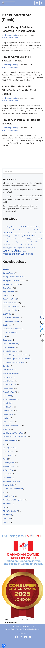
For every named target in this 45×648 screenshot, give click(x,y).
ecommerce (24, 233)
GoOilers (40, 233)
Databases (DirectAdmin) (12, 329)
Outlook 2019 (8, 455)
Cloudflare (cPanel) (10, 299)
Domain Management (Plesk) (13, 362)
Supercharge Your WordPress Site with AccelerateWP (22, 196)
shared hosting (14, 242)
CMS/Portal (7, 314)
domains (7, 232)
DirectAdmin (7, 340)
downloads (16, 233)
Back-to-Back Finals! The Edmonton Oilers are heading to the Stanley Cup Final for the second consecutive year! (20, 208)
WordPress (27, 253)
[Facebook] (4, 646)
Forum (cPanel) (8, 388)
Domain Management (11, 351)
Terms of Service (22, 629)
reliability (28, 239)
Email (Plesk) (7, 377)
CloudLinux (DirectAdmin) (12, 306)
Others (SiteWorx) (9, 451)
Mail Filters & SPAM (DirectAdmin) (15, 436)
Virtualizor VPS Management (13, 500)
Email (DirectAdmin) (10, 373)
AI (11, 227)
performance (29, 235)
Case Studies (7, 295)
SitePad (6, 244)
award (15, 227)
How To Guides (8, 422)
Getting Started (8, 414)
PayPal (5, 459)
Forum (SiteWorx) (9, 392)
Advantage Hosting (11, 35)
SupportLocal (35, 245)
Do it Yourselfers (9, 347)
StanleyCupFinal (25, 245)
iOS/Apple (6, 429)
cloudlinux (9, 230)
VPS (24, 247)
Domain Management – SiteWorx (15, 355)
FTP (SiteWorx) (8, 407)
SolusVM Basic (8, 485)
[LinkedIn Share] (42, 331)
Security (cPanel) (9, 463)
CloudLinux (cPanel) (10, 303)
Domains (6, 366)
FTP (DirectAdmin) (9, 399)
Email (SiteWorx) (9, 381)
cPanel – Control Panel (11, 321)
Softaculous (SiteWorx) (11, 481)
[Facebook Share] (42, 317)
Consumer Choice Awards (20, 230)
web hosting (12, 250)
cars (4, 230)
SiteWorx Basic (8, 470)
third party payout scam (9, 247)
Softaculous (7, 477)
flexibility (34, 233)
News (5, 444)
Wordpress (7, 518)
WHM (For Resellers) (10, 511)
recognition (21, 239)
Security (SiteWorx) (10, 466)
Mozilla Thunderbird (10, 440)
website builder (11, 253)
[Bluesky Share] (42, 326)
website (24, 251)
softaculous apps (15, 245)
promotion (14, 239)
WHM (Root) (7, 515)
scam (6, 241)
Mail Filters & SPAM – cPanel (13, 433)
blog (19, 227)
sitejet (28, 242)
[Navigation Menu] (37, 3)
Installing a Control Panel (12, 425)
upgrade (19, 247)
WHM (5, 507)
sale (40, 238)
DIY (38, 230)
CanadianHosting (35, 227)
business (25, 226)
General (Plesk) (8, 410)
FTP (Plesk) (7, 403)
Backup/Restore (9, 273)
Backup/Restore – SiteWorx (13, 277)
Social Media (7, 474)
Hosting (6, 418)
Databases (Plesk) (9, 332)
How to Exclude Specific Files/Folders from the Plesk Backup (19, 90)
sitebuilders (22, 242)
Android (6, 269)
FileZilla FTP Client (9, 384)
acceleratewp (6, 227)
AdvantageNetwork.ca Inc (25, 626)
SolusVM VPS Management (13, 489)
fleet (29, 233)
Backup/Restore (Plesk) (10, 38)
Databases (6, 325)
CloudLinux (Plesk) (9, 310)
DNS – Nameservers (10, 344)
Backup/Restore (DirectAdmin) (14, 280)
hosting (6, 235)
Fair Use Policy (34, 629)
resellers (34, 239)
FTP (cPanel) (7, 396)
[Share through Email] (42, 336)
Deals (5, 336)
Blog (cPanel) (7, 288)
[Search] (41, 3)
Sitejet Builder (35, 242)
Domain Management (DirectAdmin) (16, 358)
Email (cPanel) (8, 370)
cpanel (32, 229)
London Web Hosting (17, 236)
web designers (30, 247)
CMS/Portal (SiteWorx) (11, 318)
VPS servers (7, 503)
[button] (42, 340)
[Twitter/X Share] (42, 322)
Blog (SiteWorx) (8, 291)
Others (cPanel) (8, 448)
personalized (6, 239)
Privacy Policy (10, 629)
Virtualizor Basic (9, 496)
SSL (4, 492)
